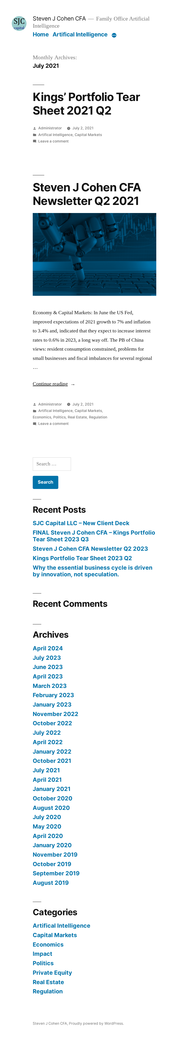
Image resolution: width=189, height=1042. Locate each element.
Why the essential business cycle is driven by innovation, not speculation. (92, 571)
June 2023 (48, 666)
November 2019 (55, 854)
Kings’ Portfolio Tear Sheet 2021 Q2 (86, 103)
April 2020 (48, 835)
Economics (42, 417)
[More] (114, 35)
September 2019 (56, 873)
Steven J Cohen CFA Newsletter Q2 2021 (87, 194)
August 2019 (51, 882)
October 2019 (52, 864)
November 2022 (55, 713)
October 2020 (52, 798)
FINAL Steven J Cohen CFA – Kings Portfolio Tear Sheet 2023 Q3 (94, 536)
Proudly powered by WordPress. (96, 1023)
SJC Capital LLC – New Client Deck (81, 523)
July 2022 (47, 732)
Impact (42, 953)
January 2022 (52, 751)
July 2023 (47, 657)
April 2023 (48, 676)
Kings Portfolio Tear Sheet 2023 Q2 (82, 558)
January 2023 (52, 704)
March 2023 (50, 685)
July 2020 (47, 817)
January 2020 (52, 845)
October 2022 (52, 723)
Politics (59, 417)
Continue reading (54, 384)
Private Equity (52, 972)
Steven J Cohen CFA (59, 18)
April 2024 (48, 648)
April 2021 (47, 779)
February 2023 (53, 695)
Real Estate (77, 417)
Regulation (98, 417)
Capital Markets (88, 135)
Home (41, 34)
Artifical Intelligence (80, 34)
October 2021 (52, 760)
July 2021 (46, 770)
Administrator (50, 128)
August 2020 (51, 807)
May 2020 (47, 826)
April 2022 (48, 742)
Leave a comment (53, 141)
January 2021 (52, 788)
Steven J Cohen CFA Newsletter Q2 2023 (90, 548)
